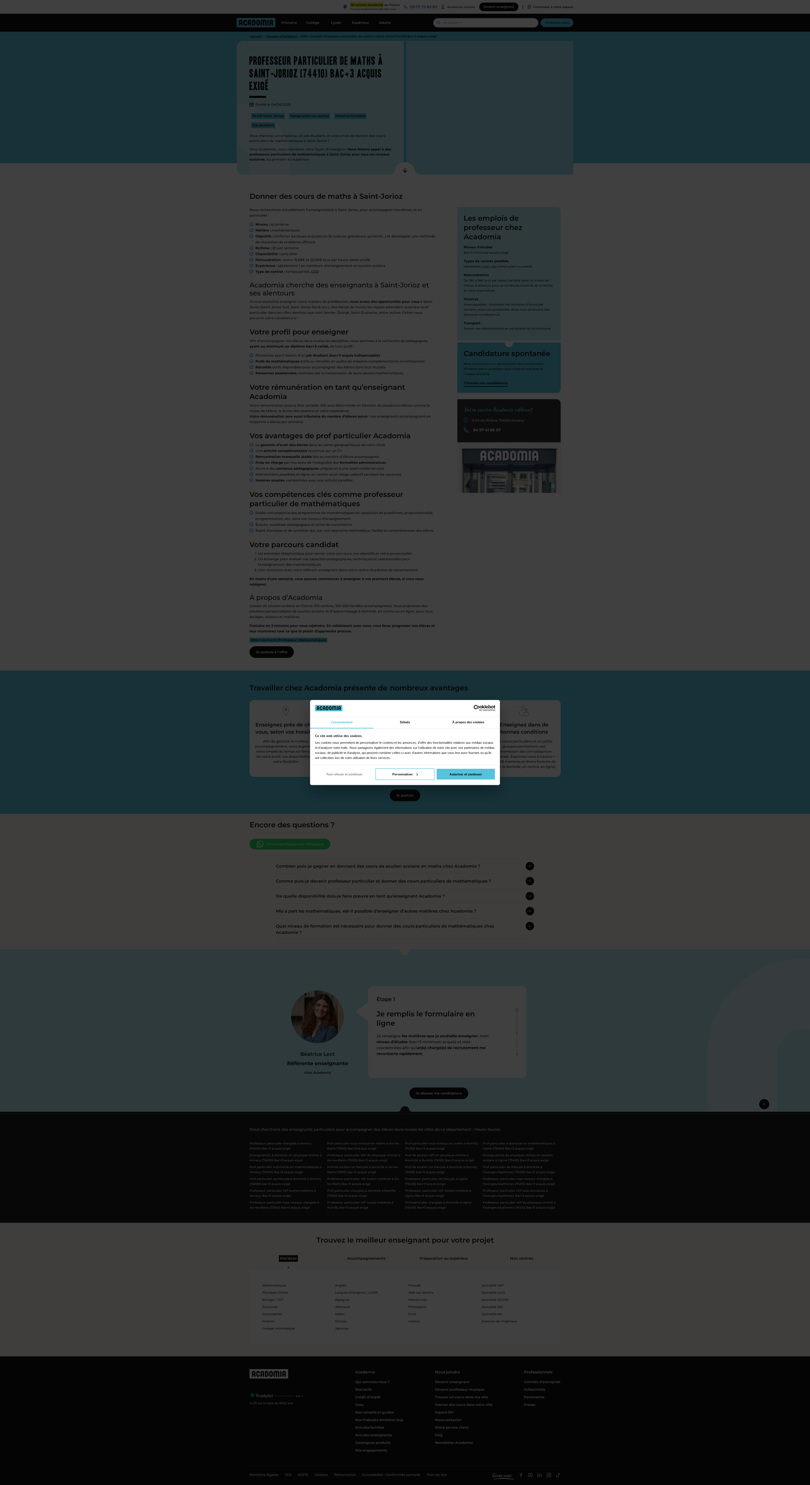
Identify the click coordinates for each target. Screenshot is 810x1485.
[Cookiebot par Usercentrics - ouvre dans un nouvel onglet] (476, 708)
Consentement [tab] (341, 722)
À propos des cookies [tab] (468, 722)
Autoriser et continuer (466, 774)
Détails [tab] (405, 722)
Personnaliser (402, 774)
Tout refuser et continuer (344, 774)
